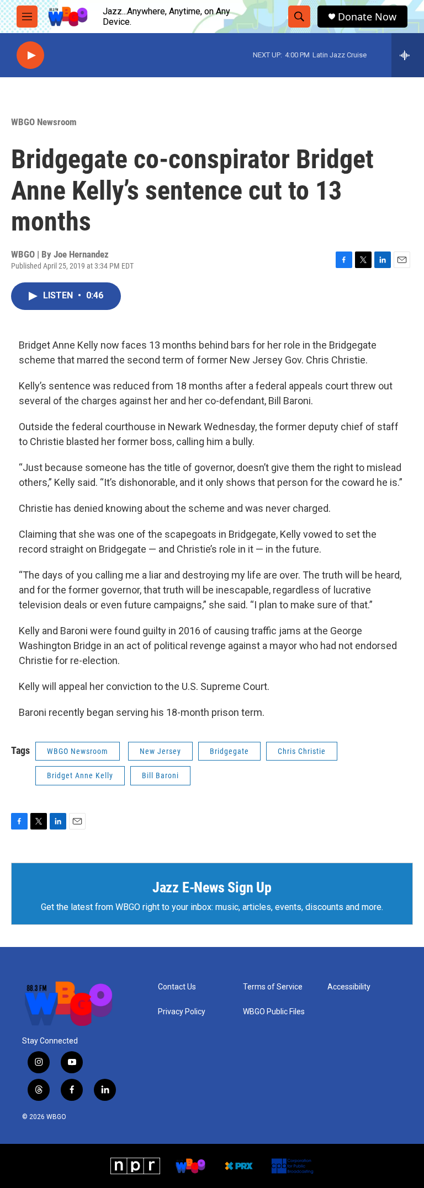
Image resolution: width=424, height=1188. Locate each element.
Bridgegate (229, 751)
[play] (30, 55)
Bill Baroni (160, 775)
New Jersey (160, 751)
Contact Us (177, 987)
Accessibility (348, 987)
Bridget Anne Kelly (80, 775)
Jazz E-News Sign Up (212, 887)
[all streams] (407, 55)
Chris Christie (302, 751)
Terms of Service (273, 987)
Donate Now (367, 17)
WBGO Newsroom (44, 121)
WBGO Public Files (274, 1012)
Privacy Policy (181, 1012)
